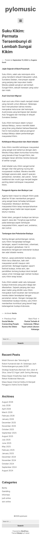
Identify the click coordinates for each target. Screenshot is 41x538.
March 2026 (7, 412)
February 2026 (8, 416)
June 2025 (6, 443)
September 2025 (9, 433)
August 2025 (7, 436)
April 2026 (6, 409)
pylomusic (20, 9)
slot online (6, 501)
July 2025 (6, 440)
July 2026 (6, 405)
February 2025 (8, 450)
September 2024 (9, 467)
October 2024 (8, 464)
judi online (6, 498)
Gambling (6, 491)
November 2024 (9, 460)
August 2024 (7, 470)
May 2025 (6, 446)
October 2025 (8, 429)
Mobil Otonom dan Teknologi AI (15, 360)
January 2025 (8, 453)
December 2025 (9, 422)
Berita (14, 313)
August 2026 (7, 402)
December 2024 (9, 457)
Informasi (6, 495)
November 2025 (9, 426)
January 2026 (8, 419)
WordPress (25, 531)
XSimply (19, 533)
